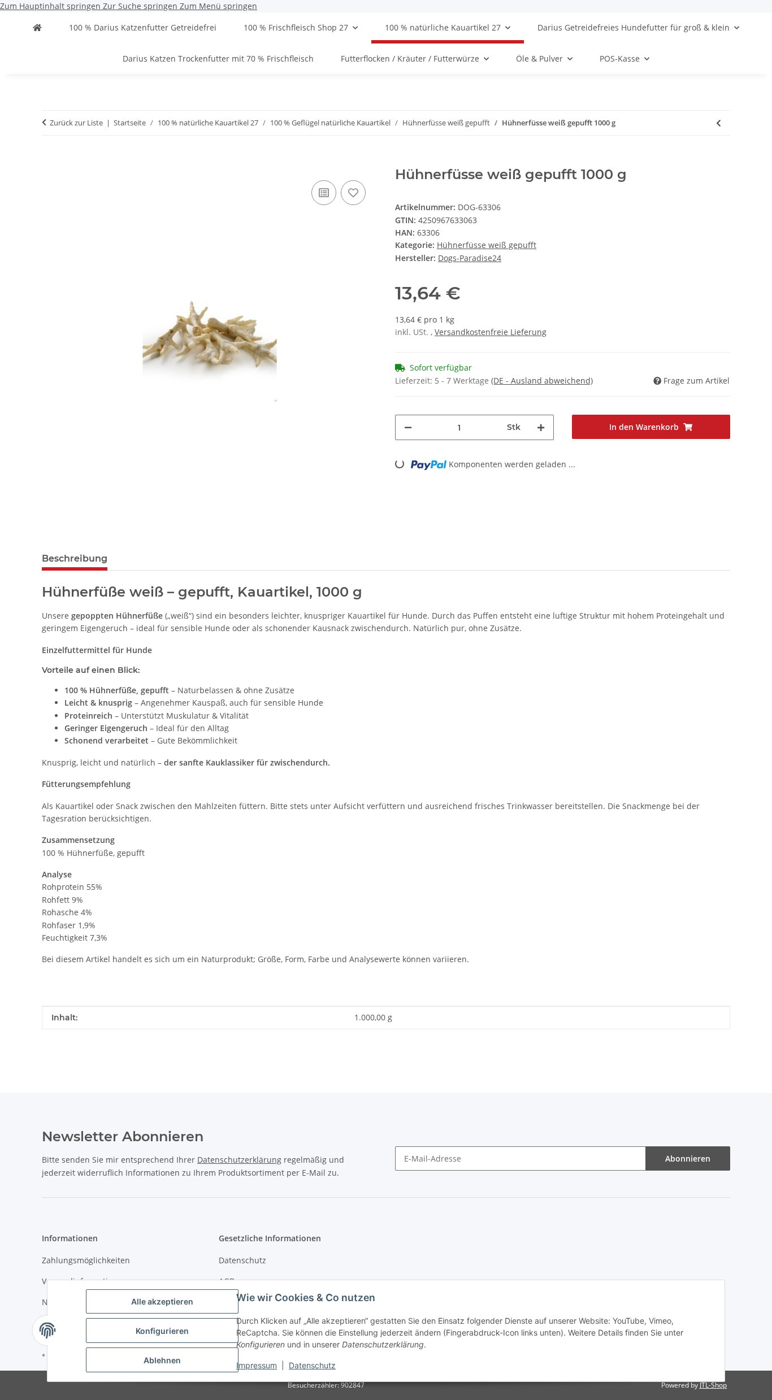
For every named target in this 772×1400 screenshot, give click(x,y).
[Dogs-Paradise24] (37, 27)
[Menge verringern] (408, 427)
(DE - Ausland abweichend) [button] (542, 380)
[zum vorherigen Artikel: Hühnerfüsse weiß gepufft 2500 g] (718, 123)
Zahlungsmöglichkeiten (86, 1260)
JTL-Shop (713, 1385)
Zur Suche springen (141, 6)
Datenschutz (312, 1365)
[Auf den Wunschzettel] (353, 192)
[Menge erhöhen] (540, 427)
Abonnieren (687, 1158)
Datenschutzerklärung (239, 1159)
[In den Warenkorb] (51, 160)
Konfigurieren (162, 1331)
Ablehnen (162, 1360)
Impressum (256, 1365)
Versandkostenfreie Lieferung (491, 332)
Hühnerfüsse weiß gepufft (486, 245)
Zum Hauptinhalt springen (51, 6)
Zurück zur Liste (76, 123)
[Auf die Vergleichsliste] (323, 192)
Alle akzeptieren (162, 1301)
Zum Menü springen (218, 6)
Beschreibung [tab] (74, 558)
